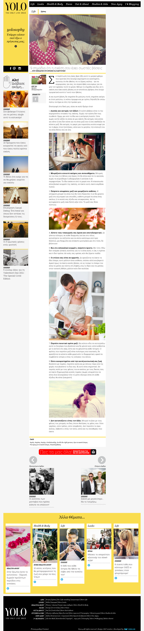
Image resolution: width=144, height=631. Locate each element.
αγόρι (44, 442)
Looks (40, 4)
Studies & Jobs (100, 4)
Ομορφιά (54, 602)
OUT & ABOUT (38, 610)
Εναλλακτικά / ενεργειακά (60, 616)
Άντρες (48, 600)
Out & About (82, 4)
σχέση (38, 442)
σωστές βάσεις (56, 445)
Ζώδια (48, 616)
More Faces (65, 608)
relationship (51, 442)
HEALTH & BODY (37, 605)
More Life (84, 600)
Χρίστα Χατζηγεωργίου (37, 88)
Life (32, 4)
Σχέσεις (43, 11)
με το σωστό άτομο (80, 442)
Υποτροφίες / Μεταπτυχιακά (90, 613)
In (50, 610)
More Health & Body (81, 605)
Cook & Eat (56, 610)
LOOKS (41, 602)
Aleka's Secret (108, 618)
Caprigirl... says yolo (73, 618)
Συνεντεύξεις (55, 608)
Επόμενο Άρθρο (100, 466)
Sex (58, 600)
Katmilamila (60, 618)
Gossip (48, 608)
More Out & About (66, 610)
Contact (46, 629)
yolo (32, 442)
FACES (41, 608)
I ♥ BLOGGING (39, 619)
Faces (69, 4)
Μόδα (48, 602)
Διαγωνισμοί (75, 600)
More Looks (62, 602)
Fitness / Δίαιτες (51, 605)
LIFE (42, 600)
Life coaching (65, 600)
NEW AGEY (40, 616)
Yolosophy (85, 618)
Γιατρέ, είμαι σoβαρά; (65, 605)
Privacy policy (36, 629)
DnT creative (107, 629)
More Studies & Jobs (108, 613)
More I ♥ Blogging (96, 618)
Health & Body (55, 4)
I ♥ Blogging (132, 4)
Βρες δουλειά (63, 613)
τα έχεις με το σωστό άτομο (40, 445)
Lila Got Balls (50, 618)
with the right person (65, 442)
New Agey (116, 4)
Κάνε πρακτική (74, 613)
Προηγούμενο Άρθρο (36, 466)
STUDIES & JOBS (38, 613)
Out (47, 610)
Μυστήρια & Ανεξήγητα (78, 616)
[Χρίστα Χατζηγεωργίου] (39, 79)
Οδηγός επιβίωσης (52, 613)
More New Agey (93, 616)
